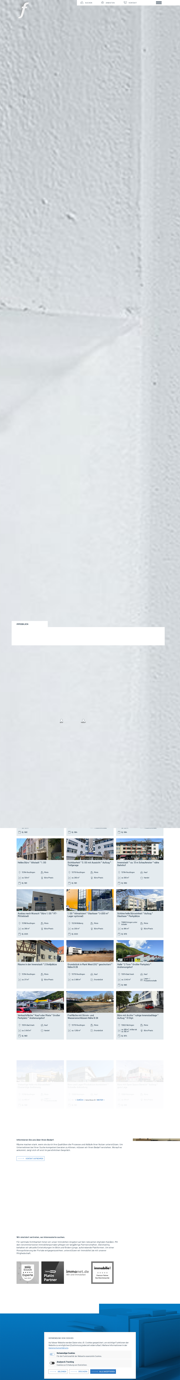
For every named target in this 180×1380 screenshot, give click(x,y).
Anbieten (110, 3)
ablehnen (62, 1371)
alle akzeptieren (107, 1371)
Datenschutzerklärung (58, 1348)
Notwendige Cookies (66, 1353)
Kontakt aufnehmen (34, 1158)
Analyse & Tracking (65, 1362)
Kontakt (133, 3)
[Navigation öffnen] (159, 3)
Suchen (88, 3)
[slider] (61, 720)
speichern (82, 1371)
